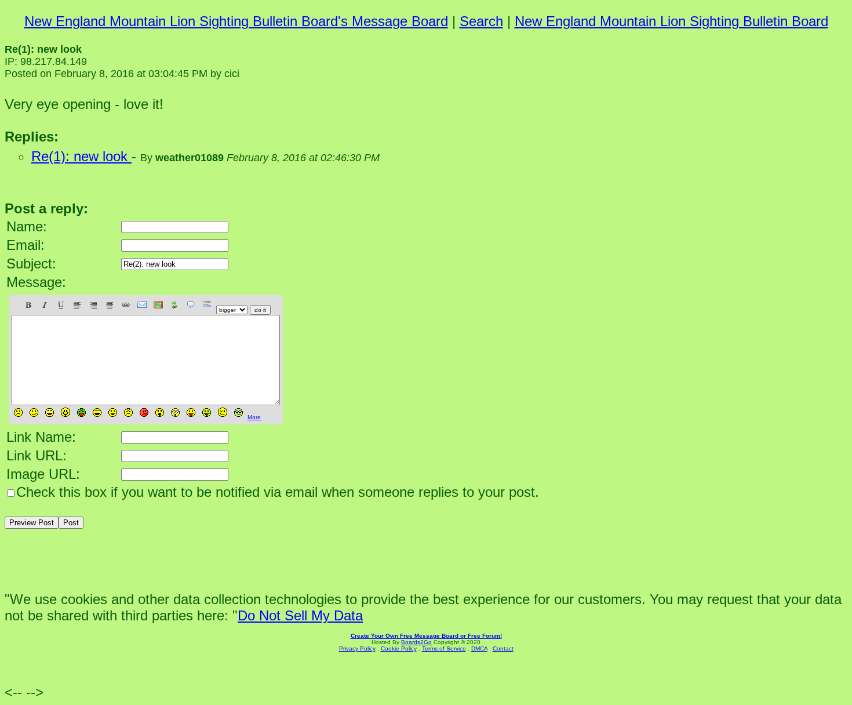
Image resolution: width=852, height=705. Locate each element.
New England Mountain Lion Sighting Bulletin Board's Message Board (236, 21)
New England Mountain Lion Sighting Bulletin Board (671, 21)
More (254, 417)
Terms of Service (444, 648)
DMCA (479, 648)
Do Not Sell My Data (300, 615)
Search (481, 21)
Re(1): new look (81, 156)
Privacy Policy (357, 648)
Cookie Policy (399, 648)
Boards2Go (416, 642)
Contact (503, 648)
